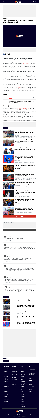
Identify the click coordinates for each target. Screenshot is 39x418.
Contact (30, 391)
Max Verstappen (6, 368)
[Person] (35, 1)
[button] (32, 1)
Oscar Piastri (6, 373)
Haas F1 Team (14, 379)
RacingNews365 (6, 76)
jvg (7, 256)
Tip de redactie (31, 386)
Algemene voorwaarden (11, 414)
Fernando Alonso (6, 381)
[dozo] (5, 236)
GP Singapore (23, 396)
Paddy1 (8, 287)
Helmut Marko (12, 64)
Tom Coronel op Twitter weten (23, 108)
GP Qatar (22, 404)
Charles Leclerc (6, 374)
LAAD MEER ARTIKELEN (19, 216)
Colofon (30, 384)
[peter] (5, 266)
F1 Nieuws (14, 120)
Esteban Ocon (6, 388)
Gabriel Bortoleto (6, 399)
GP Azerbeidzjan (23, 394)
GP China (22, 369)
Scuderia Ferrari (14, 371)
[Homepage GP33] (17, 1)
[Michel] (5, 245)
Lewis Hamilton (6, 376)
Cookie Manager (28, 414)
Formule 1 (19, 87)
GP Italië (22, 391)
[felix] (5, 277)
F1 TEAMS (14, 366)
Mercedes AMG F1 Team (21, 120)
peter (7, 266)
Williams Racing (14, 382)
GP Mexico (22, 399)
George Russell (15, 57)
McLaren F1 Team (15, 369)
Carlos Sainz (5, 396)
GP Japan (22, 371)
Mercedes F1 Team (15, 373)
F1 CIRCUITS (22, 366)
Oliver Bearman (6, 389)
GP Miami (22, 376)
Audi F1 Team (14, 384)
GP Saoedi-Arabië (23, 374)
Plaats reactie (19, 229)
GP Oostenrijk (23, 383)
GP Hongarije (23, 388)
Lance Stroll (5, 383)
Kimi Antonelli (6, 379)
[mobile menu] (3, 1)
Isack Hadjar (5, 369)
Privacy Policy (18, 414)
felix (7, 277)
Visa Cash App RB (15, 381)
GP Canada (22, 378)
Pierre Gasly (5, 384)
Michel (7, 245)
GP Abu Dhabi (23, 406)
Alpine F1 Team (14, 377)
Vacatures (30, 389)
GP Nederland (23, 389)
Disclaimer (22, 414)
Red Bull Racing (26, 63)
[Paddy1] (6, 287)
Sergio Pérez (6, 401)
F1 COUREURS (6, 366)
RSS (25, 414)
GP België (22, 386)
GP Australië (23, 368)
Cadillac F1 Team (14, 386)
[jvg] (5, 256)
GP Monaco (22, 379)
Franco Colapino (6, 386)
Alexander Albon (6, 394)
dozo (7, 236)
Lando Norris (6, 371)
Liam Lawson (6, 391)
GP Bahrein (22, 373)
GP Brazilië (22, 401)
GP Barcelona (23, 381)
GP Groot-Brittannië (24, 384)
